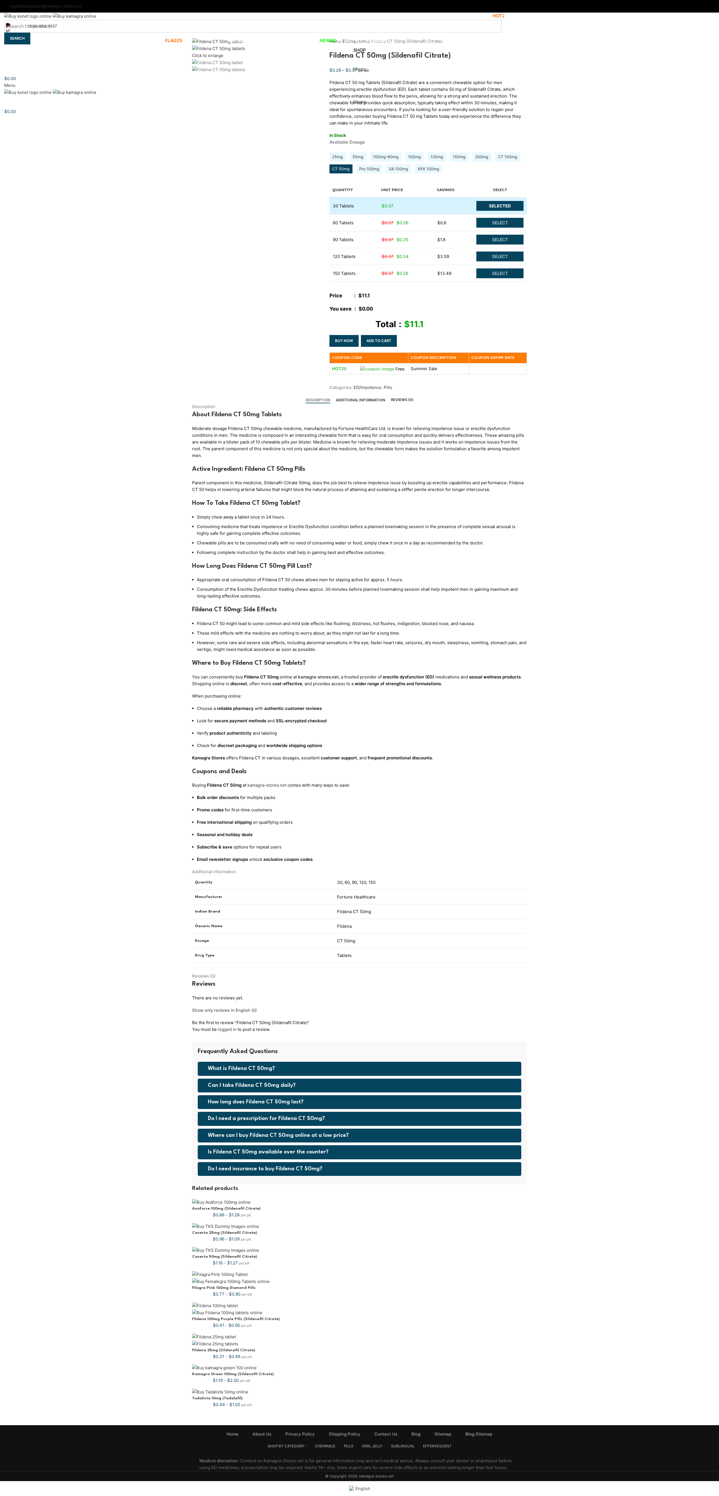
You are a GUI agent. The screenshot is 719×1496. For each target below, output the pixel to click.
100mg (414, 156)
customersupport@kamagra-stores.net (45, 6)
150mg (459, 156)
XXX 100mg (428, 168)
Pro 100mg (369, 168)
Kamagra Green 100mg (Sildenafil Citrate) (233, 1374)
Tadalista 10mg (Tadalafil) (217, 1398)
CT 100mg (507, 156)
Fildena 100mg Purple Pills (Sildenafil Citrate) (236, 1319)
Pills (388, 387)
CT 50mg (341, 168)
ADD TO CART (379, 340)
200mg (481, 156)
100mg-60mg (386, 156)
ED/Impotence (367, 387)
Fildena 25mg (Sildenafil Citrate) (223, 1350)
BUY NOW (344, 340)
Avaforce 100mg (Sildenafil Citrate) (226, 1208)
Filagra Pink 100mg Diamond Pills (224, 1288)
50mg (357, 156)
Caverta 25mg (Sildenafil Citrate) (224, 1233)
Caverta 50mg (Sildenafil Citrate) (224, 1257)
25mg (337, 156)
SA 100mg (398, 168)
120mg (437, 156)
